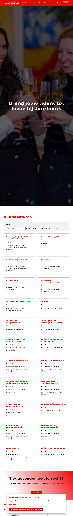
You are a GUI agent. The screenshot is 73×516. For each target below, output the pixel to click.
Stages (40, 2)
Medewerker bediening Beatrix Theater (52, 340)
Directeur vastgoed (50, 237)
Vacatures (34, 2)
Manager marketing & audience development (17, 382)
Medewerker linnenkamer (53, 448)
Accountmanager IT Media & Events (49, 382)
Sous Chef (45, 260)
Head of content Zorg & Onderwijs (14, 405)
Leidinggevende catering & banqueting (51, 322)
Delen (57, 228)
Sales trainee (12, 448)
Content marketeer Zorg (52, 360)
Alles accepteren (36, 509)
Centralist (45, 302)
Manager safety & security (53, 404)
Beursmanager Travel (16, 260)
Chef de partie (13, 281)
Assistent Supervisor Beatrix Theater (16, 340)
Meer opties (12, 504)
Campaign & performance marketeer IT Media (18, 238)
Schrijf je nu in (36, 492)
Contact (66, 2)
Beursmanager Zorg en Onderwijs (15, 426)
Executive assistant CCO (18, 302)
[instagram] (57, 2)
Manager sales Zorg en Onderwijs (49, 426)
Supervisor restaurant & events (50, 282)
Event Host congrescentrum (14, 322)
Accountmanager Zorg (17, 360)
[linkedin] (60, 2)
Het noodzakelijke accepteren (19, 509)
